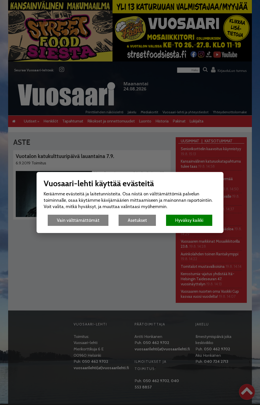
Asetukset (137, 220)
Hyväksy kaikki (189, 220)
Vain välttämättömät (78, 220)
